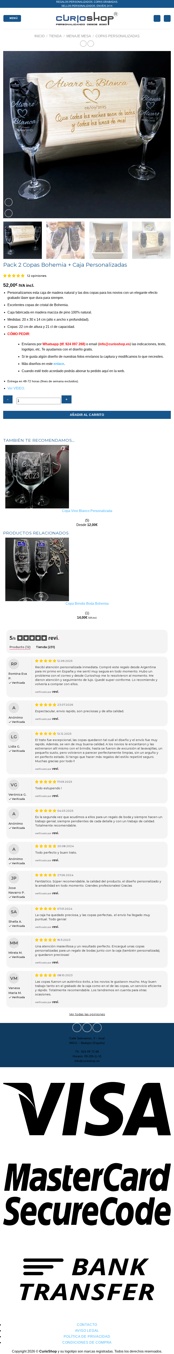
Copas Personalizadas (117, 36)
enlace (58, 364)
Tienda (55, 36)
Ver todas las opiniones (87, 1014)
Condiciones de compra (87, 1342)
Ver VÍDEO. (16, 388)
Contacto (87, 1324)
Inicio (39, 36)
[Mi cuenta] (157, 18)
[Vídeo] (9, 202)
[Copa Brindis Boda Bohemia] (37, 569)
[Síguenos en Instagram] (86, 1027)
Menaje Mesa (78, 36)
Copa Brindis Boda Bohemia (87, 603)
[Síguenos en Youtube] (97, 1027)
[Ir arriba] (165, 1348)
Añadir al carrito (87, 415)
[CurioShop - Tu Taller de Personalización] (87, 18)
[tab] (20, 647)
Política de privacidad (87, 1336)
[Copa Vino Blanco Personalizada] (37, 476)
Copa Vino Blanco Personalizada (87, 511)
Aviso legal (87, 1330)
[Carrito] (167, 18)
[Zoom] (9, 213)
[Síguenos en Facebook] (76, 1027)
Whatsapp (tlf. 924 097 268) (63, 344)
